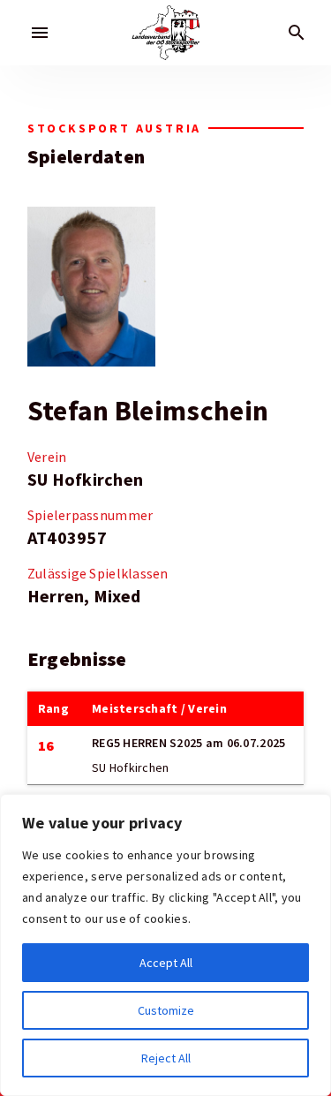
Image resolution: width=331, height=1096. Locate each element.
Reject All (166, 1058)
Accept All (165, 963)
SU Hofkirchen (85, 479)
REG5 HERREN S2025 (147, 743)
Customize (166, 1010)
